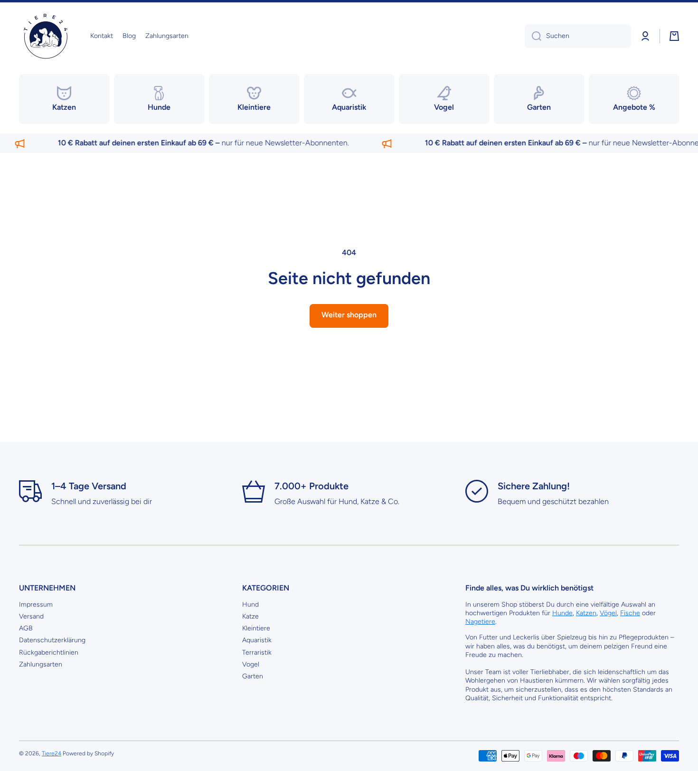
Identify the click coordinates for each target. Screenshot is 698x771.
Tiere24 (51, 753)
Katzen (586, 613)
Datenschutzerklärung (52, 640)
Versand (31, 616)
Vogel (250, 664)
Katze (250, 616)
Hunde (562, 613)
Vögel (608, 613)
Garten (252, 676)
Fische (630, 613)
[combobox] (578, 36)
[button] (674, 36)
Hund (250, 604)
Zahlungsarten (40, 664)
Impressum (36, 604)
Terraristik (257, 652)
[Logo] (45, 36)
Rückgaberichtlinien (48, 652)
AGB (26, 628)
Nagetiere (480, 622)
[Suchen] (533, 36)
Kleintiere (256, 628)
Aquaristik (257, 640)
